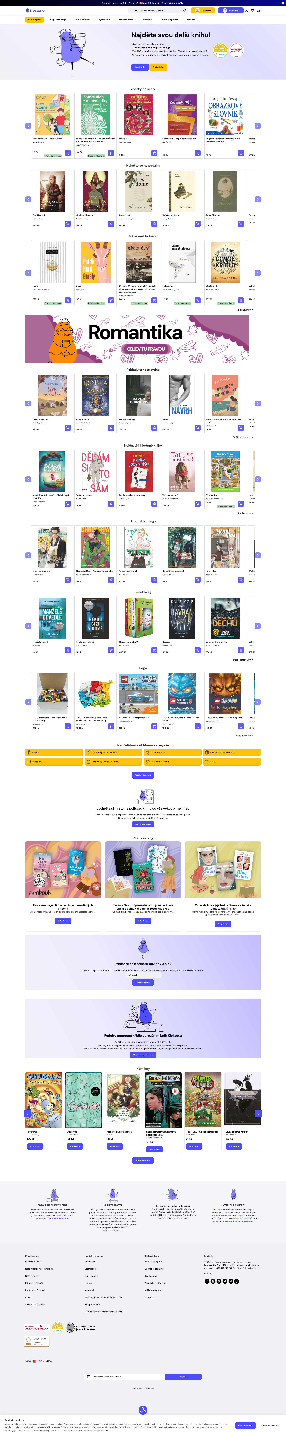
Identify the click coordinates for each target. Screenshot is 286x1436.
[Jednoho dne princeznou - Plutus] (123, 1100)
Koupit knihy (140, 67)
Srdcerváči (72, 1131)
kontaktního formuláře (215, 1265)
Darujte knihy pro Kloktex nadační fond (103, 1311)
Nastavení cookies (270, 1425)
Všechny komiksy (143, 1160)
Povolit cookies (245, 1425)
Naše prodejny (32, 1276)
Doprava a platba (169, 19)
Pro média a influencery (155, 1283)
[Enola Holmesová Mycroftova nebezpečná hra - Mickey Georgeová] (163, 1100)
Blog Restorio (150, 1276)
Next (258, 1113)
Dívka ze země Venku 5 (237, 1131)
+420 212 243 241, (223, 1268)
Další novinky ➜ (244, 309)
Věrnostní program (153, 1261)
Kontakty (148, 1297)
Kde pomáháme (92, 1304)
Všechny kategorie (143, 775)
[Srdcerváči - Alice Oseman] (83, 1100)
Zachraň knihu (126, 19)
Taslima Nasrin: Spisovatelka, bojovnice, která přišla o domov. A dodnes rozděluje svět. (143, 906)
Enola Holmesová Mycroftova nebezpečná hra (161, 1133)
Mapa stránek (137, 1388)
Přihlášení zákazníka (34, 1283)
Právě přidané (82, 19)
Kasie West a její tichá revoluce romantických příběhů (63, 906)
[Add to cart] (68, 153)
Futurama (32, 1131)
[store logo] (35, 10)
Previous (27, 1113)
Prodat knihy (158, 67)
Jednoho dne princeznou (119, 1131)
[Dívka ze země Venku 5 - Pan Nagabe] (242, 1100)
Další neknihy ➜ (244, 735)
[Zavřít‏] (283, 3)
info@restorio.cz (245, 1265)
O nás (28, 1297)
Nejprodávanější (58, 19)
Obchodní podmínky (154, 1268)
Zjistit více (105, 1430)
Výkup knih (104, 19)
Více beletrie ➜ (245, 513)
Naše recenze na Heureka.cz (39, 1268)
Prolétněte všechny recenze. (239, 1221)
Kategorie (36, 19)
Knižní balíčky (91, 1276)
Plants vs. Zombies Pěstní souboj (202, 1131)
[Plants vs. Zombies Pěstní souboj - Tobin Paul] (203, 1100)
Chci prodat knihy (143, 824)
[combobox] (158, 10)
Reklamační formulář (35, 1290)
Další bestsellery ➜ (243, 437)
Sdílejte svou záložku (35, 1304)
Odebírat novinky (143, 982)
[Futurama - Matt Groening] (43, 1100)
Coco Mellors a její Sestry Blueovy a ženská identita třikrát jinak (223, 906)
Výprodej (89, 1290)
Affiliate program (152, 1290)
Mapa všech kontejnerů (143, 1055)
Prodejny (147, 19)
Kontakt (191, 19)
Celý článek (63, 921)
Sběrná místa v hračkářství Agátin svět (103, 1297)
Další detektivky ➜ (243, 659)
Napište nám (149, 1388)
